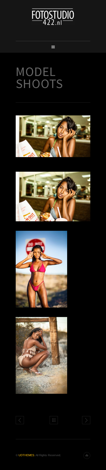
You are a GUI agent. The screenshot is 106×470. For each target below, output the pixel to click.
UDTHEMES (26, 455)
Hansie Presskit (86, 420)
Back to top (86, 455)
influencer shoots (20, 420)
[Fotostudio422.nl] (53, 16)
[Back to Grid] (54, 420)
